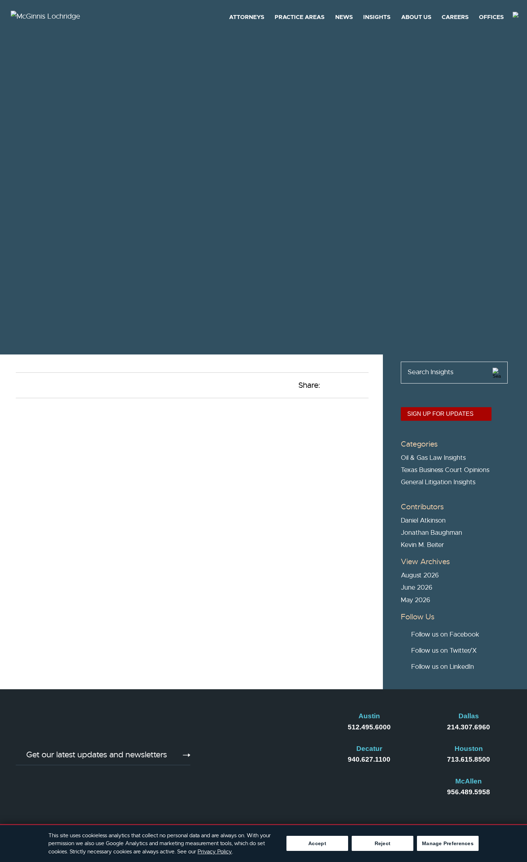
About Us (416, 17)
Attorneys (246, 17)
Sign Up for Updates (440, 414)
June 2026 (416, 587)
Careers (455, 17)
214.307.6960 (468, 727)
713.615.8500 (468, 759)
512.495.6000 (369, 727)
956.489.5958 (468, 792)
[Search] (497, 372)
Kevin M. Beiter (422, 545)
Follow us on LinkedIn (442, 667)
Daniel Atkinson (423, 520)
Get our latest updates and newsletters (96, 755)
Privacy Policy (215, 851)
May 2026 (415, 600)
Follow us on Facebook (445, 634)
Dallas (469, 716)
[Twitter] (299, 759)
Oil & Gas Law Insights (433, 458)
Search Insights (431, 372)
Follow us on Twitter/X (444, 650)
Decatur (369, 748)
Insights (376, 17)
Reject (383, 843)
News (344, 17)
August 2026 (420, 575)
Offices (491, 17)
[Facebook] (262, 759)
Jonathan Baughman (431, 533)
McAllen (468, 781)
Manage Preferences (448, 843)
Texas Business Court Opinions (445, 470)
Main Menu (240, 9)
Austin (369, 716)
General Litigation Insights (438, 482)
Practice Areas (299, 17)
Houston (469, 748)
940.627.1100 (369, 759)
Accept (317, 843)
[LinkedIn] (225, 759)
